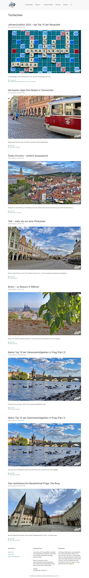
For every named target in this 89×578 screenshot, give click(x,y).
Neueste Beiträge (29, 4)
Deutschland (15, 81)
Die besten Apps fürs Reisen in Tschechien (30, 90)
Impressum (11, 554)
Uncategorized (13, 80)
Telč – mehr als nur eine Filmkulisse (26, 221)
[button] (71, 5)
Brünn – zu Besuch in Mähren (23, 286)
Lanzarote (28, 81)
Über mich (10, 552)
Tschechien (33, 81)
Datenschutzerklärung (13, 556)
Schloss (14, 212)
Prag (13, 409)
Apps (13, 147)
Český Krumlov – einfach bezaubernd (28, 155)
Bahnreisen (65, 4)
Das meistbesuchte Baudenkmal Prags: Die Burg (34, 483)
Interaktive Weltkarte (48, 4)
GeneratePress (55, 576)
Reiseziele (37, 4)
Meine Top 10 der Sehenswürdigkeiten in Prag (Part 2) (37, 352)
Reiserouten (58, 4)
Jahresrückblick (21, 81)
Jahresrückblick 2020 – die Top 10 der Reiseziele (34, 24)
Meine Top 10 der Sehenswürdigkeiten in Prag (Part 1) (36, 417)
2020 (11, 81)
